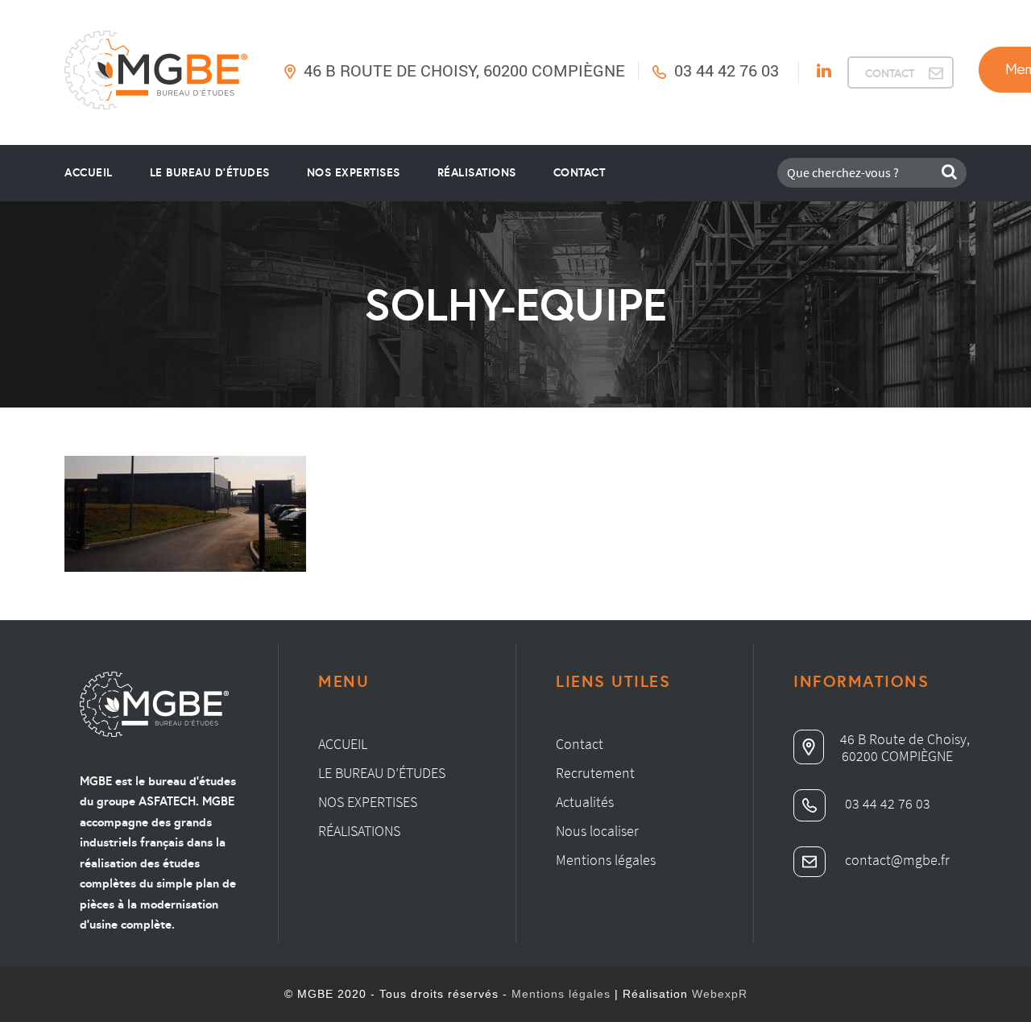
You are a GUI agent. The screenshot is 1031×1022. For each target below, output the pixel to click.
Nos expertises (367, 801)
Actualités (585, 801)
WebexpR (719, 993)
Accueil (88, 172)
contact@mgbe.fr (896, 859)
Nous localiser (597, 830)
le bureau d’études (210, 172)
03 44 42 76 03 (726, 70)
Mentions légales (606, 859)
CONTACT (889, 73)
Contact (579, 172)
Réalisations (476, 172)
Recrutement (595, 772)
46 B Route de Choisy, (905, 739)
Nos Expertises (353, 172)
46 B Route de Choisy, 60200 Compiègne (464, 70)
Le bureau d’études (381, 772)
